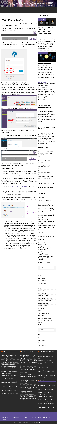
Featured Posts (10, 9)
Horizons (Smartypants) (44, 248)
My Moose (12, 12)
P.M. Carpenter (42, 253)
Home (2, 9)
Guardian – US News (27, 351)
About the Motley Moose (44, 318)
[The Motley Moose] (28, 6)
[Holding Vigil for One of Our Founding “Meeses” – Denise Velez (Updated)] (46, 22)
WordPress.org (42, 283)
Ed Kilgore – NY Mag (43, 246)
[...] (50, 48)
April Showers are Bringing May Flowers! (45, 106)
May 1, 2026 (42, 109)
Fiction (40, 310)
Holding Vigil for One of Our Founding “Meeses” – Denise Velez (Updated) (46, 31)
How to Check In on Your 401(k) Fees (46, 403)
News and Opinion (43, 295)
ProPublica (43, 380)
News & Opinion (31, 9)
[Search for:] (47, 267)
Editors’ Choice (21, 9)
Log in (40, 275)
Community (51, 9)
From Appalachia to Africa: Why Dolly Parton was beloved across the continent (9, 377)
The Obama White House (44, 300)
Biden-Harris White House (45, 298)
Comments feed (42, 280)
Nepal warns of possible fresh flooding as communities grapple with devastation (9, 386)
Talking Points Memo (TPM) (45, 256)
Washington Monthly (43, 258)
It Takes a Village (42, 305)
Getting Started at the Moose (20, 186)
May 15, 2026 (42, 87)
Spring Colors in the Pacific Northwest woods (46, 84)
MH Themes (40, 422)
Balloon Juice (41, 239)
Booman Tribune (42, 242)
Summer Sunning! (45, 63)
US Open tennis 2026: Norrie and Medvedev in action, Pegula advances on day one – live (28, 357)
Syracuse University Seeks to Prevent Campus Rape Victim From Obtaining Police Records (46, 385)
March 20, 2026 (43, 130)
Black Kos (40, 241)
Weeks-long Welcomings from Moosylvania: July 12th (46, 209)
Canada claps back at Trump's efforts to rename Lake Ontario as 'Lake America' (9, 357)
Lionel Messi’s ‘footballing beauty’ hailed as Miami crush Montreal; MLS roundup (28, 387)
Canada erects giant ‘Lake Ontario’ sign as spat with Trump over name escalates (28, 376)
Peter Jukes (41, 251)
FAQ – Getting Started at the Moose (45, 321)
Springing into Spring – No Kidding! (46, 128)
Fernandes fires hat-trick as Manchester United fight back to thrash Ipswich (27, 393)
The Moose (4, 12)
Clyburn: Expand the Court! (44, 356)
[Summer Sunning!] (46, 57)
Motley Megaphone (43, 303)
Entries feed (41, 278)
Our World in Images (43, 313)
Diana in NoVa (42, 208)
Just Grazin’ (42, 9)
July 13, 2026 (42, 35)
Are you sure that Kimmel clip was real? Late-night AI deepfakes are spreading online (9, 366)
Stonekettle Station (43, 254)
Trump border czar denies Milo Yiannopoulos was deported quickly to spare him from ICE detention (28, 369)
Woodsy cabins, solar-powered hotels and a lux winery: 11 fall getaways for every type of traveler (28, 362)
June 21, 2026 (42, 65)
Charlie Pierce (42, 244)
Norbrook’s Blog (42, 249)
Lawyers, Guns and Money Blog (46, 352)
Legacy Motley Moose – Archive (46, 236)
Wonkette (40, 259)
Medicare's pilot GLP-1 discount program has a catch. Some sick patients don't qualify (8, 392)
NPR (4, 351)
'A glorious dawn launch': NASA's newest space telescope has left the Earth (9, 371)
